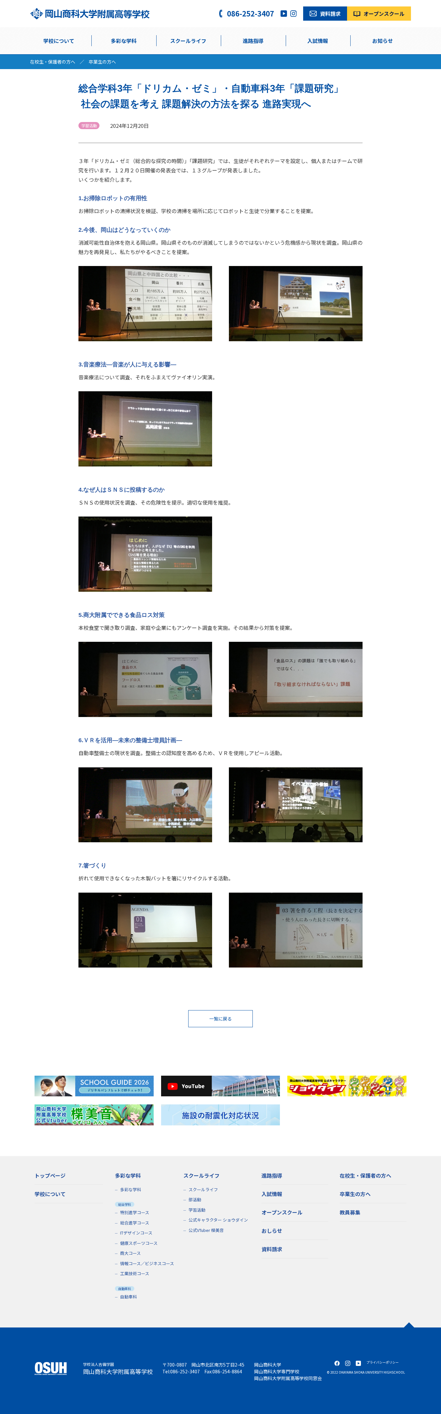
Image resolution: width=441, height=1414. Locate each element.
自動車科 (128, 1297)
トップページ (50, 1175)
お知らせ (382, 41)
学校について (58, 41)
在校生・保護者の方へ (52, 61)
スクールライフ (203, 1189)
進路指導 (253, 41)
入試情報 (317, 41)
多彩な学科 (124, 41)
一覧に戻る (220, 1018)
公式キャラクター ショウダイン (218, 1220)
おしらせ (272, 1231)
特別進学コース (134, 1212)
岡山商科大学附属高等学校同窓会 (288, 1378)
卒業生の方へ (102, 61)
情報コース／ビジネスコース (147, 1263)
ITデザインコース (136, 1233)
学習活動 (197, 1210)
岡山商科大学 (267, 1364)
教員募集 (350, 1212)
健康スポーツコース (139, 1243)
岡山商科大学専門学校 (276, 1371)
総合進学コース (134, 1223)
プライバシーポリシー (382, 1362)
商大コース (130, 1253)
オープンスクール (282, 1212)
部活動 (195, 1199)
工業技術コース (134, 1273)
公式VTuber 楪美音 (206, 1230)
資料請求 (272, 1249)
